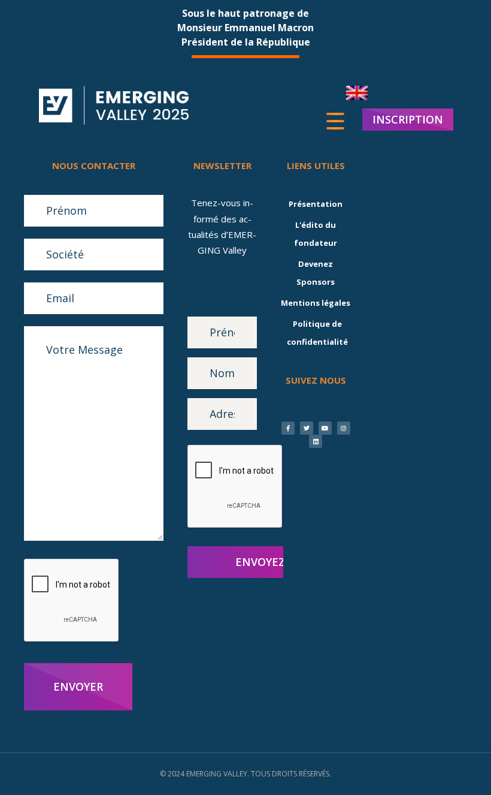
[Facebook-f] (288, 428)
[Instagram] (343, 428)
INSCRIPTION (407, 119)
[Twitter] (306, 428)
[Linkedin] (315, 441)
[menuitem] (357, 93)
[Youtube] (325, 428)
